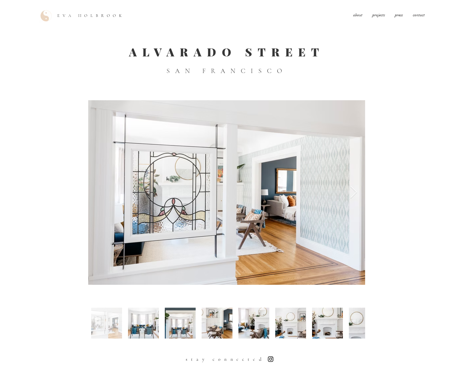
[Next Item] (353, 192)
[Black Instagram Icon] (270, 359)
